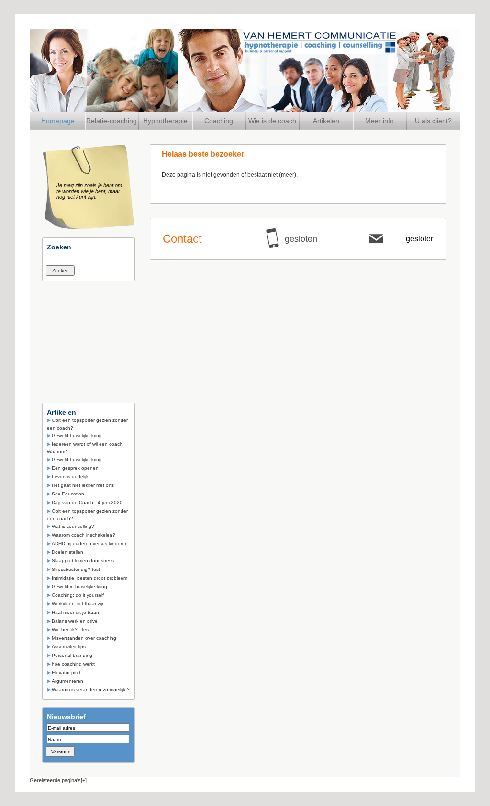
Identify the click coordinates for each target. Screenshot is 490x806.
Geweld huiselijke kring (77, 435)
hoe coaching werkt (73, 663)
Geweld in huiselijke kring (79, 586)
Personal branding (72, 655)
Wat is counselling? (73, 526)
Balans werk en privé (75, 620)
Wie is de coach (272, 121)
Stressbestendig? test (76, 569)
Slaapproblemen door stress (83, 560)
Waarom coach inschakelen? (83, 534)
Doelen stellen (67, 552)
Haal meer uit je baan (75, 612)
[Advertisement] (90, 339)
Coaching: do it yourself (78, 595)
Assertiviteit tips (69, 646)
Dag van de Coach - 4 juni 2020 (87, 502)
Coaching (218, 121)
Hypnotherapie (165, 121)
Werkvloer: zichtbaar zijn (78, 603)
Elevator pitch (67, 672)
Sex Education (68, 493)
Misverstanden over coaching (84, 638)
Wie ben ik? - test (71, 629)
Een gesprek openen (75, 468)
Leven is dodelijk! (71, 476)
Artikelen (326, 121)
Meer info (379, 121)
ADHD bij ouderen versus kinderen (90, 543)
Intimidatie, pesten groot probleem (89, 577)
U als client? (433, 121)
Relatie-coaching (111, 121)
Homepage (58, 121)
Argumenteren (67, 681)
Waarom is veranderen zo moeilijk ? (91, 689)
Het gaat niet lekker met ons (83, 485)
